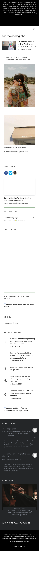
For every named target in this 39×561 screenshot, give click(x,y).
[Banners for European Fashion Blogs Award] (19, 307)
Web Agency (22, 536)
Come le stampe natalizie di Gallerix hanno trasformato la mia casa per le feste (21, 355)
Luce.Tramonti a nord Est (11, 459)
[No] (36, 13)
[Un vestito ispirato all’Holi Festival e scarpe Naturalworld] (9, 45)
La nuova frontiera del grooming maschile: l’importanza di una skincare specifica (22, 341)
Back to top (18, 546)
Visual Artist (31, 536)
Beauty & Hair (19, 508)
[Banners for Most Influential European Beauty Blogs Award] (19, 411)
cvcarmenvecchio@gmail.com (16, 152)
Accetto (19, 18)
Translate (21, 221)
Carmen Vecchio (25, 49)
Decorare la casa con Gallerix (21, 367)
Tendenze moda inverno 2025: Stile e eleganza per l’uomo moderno (21, 393)
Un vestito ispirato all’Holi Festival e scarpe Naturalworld (27, 44)
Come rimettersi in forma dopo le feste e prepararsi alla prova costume (22, 379)
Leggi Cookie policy (19, 22)
